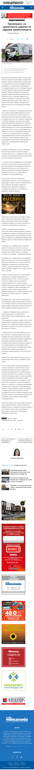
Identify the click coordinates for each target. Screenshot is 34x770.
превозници (20, 420)
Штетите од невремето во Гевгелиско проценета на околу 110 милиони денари (25, 440)
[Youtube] (21, 757)
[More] (27, 39)
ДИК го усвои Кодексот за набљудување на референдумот (9, 440)
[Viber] (22, 429)
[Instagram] (17, 757)
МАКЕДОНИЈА (5, 474)
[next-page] (5, 493)
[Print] (19, 429)
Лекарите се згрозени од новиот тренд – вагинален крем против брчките (21, 487)
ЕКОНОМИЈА (11, 20)
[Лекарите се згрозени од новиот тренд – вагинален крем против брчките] (5, 487)
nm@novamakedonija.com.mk (19, 746)
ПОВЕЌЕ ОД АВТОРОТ (20, 465)
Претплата (22, 763)
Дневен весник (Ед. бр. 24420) (9, 420)
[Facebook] (8, 429)
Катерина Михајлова (14, 33)
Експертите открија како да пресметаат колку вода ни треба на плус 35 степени (21, 479)
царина (15, 418)
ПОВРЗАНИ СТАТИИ (7, 465)
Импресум (10, 763)
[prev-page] (3, 493)
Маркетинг (16, 763)
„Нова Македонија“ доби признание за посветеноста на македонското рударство (20, 472)
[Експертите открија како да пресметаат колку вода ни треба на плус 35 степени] (5, 479)
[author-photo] (17, 456)
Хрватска (10, 418)
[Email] (15, 429)
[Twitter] (11, 429)
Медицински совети (5, 489)
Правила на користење (14, 764)
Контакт (23, 764)
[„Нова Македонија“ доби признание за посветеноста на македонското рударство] (5, 472)
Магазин (4, 481)
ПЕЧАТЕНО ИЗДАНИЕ (20, 20)
